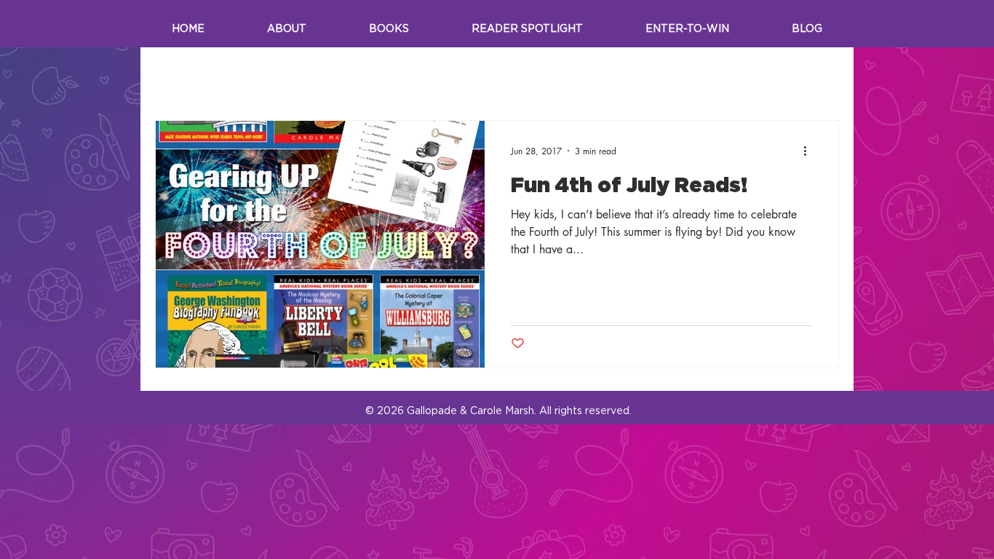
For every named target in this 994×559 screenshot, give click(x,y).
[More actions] (810, 150)
